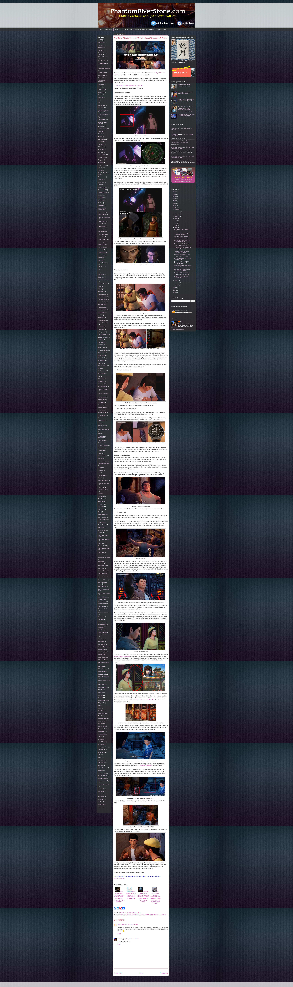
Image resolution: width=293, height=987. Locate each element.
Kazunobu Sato (102, 304)
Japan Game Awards (103, 279)
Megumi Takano (102, 397)
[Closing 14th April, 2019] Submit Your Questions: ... (182, 262)
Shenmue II (101, 552)
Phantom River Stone (103, 463)
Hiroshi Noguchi (102, 244)
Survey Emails (102, 644)
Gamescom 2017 (102, 187)
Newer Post (118, 973)
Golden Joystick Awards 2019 (102, 208)
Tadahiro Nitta (101, 649)
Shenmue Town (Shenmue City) (102, 600)
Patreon (100, 453)
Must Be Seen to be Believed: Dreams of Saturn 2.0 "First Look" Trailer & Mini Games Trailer (143, 897)
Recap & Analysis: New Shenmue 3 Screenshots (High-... (182, 244)
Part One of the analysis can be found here (130, 85)
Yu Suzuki (100, 799)
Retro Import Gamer (103, 489)
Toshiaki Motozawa (103, 716)
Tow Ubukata (101, 723)
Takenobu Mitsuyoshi (103, 662)
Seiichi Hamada (102, 530)
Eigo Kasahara (102, 139)
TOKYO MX (101, 710)
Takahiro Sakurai (102, 652)
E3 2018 (100, 134)
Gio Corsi (100, 203)
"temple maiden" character (122, 656)
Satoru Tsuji (101, 506)
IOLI (99, 269)
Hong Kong (101, 257)
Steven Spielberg (102, 632)
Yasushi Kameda (102, 775)
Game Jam (101, 179)
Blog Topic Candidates (161, 29)
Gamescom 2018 (102, 190)
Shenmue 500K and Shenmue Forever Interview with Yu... (181, 273)
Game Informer (102, 177)
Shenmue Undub (102, 603)
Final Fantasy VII (102, 165)
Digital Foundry (102, 117)
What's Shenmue (102, 767)
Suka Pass (101, 639)
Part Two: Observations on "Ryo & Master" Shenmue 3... (182, 270)
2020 (174, 205)
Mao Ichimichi (101, 373)
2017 (174, 290)
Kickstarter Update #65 (146, 765)
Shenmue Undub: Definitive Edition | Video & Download (184, 85)
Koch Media (101, 326)
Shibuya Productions (103, 612)
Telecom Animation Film (104, 680)
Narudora (100, 423)
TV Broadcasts (102, 734)
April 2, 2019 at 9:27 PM (131, 939)
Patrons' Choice (102, 455)
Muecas (100, 418)
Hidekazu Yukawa (102, 231)
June (176, 223)
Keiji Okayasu (101, 312)
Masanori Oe (101, 381)
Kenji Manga (101, 317)
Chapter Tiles (101, 77)
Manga (100, 368)
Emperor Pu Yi (101, 141)
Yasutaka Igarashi (102, 778)
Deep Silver (101, 107)
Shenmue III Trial (102, 565)
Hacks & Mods (102, 214)
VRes (99, 755)
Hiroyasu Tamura (102, 252)
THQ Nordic (101, 703)
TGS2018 (100, 692)
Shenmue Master (102, 570)
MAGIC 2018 (101, 345)
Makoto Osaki (101, 358)
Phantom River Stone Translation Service (144, 29)
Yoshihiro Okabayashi (103, 784)
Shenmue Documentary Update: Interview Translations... (182, 233)
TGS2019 (100, 695)
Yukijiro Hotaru (101, 804)
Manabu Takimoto (102, 365)
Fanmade (100, 162)
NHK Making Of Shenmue (102, 437)
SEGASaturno (101, 522)
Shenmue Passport (103, 573)
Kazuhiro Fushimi (102, 299)
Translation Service (103, 729)
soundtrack (101, 627)
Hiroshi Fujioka (102, 242)
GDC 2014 (101, 200)
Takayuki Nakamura (103, 659)
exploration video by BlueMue (145, 700)
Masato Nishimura (102, 386)
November (177, 211)
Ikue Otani (100, 260)
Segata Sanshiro (102, 525)
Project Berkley (102, 475)
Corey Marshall (102, 89)
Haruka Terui (101, 223)
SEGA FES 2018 (102, 514)
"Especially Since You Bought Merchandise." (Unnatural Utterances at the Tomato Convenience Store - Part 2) (185, 109)
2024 (174, 196)
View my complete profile (177, 329)
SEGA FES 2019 (102, 517)
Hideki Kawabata (102, 234)
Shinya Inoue (101, 616)
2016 (174, 292)
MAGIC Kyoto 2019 (103, 350)
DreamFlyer (101, 126)
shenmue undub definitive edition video (182, 147)
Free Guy (100, 167)
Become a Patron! (119, 878)
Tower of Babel (102, 726)
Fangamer (100, 160)
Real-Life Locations (103, 480)
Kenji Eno (100, 315)
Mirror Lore (101, 410)
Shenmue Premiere (103, 576)
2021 (174, 203)
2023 (174, 198)
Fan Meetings (101, 157)
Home (101, 29)
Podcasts (100, 470)
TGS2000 (100, 690)
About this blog (108, 29)
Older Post (164, 973)
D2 (99, 100)
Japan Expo (101, 277)
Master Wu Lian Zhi (103, 393)
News (99, 433)
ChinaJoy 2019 (102, 84)
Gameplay (100, 184)
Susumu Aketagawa (103, 646)
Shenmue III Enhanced (104, 557)
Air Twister (100, 47)
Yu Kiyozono (101, 796)
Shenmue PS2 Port (103, 580)
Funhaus (100, 170)
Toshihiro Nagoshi (102, 718)
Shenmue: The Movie (103, 608)
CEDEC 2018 (101, 72)
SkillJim (120, 924)
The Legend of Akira (103, 700)
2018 (174, 287)
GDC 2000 (101, 197)
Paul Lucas (101, 458)
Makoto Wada (101, 360)
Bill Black (100, 66)
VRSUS (100, 757)
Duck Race (101, 131)
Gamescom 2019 (102, 192)
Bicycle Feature (102, 63)
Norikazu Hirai (101, 442)
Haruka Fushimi (102, 221)
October (177, 214)
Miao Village (101, 405)
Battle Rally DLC (102, 60)
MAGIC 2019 (149, 915)
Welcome (100, 765)
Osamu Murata (102, 448)
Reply (119, 933)
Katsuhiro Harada (102, 296)
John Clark (101, 286)
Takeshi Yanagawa (103, 669)
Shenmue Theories (103, 597)
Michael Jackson (102, 407)
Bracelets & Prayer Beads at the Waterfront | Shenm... (182, 241)
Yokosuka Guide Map (103, 780)
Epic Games (101, 144)
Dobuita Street (101, 119)
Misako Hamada (102, 412)
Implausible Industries (103, 262)
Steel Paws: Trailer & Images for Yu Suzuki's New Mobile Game (131, 895)
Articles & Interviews (103, 56)
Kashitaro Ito (101, 291)
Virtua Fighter (101, 739)
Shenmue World (102, 606)
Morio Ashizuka (102, 415)
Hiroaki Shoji (101, 236)
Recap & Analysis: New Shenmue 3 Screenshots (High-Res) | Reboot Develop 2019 (186, 116)
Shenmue (100, 532)
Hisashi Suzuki (102, 255)
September (177, 216)
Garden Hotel (101, 195)
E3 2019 (100, 136)
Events (129, 915)
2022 (174, 201)
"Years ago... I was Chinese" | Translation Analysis (185, 92)
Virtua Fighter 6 (102, 744)
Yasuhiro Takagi (102, 773)
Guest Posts (101, 212)
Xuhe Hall (100, 770)
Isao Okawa (101, 274)
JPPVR (100, 289)
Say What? (101, 509)
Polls (99, 472)
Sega (99, 512)
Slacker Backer (102, 624)
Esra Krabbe (101, 149)
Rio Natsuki (101, 496)
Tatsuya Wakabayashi (103, 676)
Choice (100, 87)
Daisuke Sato (101, 105)
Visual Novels (101, 752)
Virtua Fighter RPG (103, 747)
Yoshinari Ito (101, 788)
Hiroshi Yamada (102, 247)
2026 (174, 192)
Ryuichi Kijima (101, 501)
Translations (101, 731)
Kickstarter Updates (138, 915)
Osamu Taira (101, 450)
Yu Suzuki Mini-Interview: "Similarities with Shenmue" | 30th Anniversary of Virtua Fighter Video (155, 897)
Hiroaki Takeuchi (102, 239)
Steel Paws (101, 629)
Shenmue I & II (102, 545)
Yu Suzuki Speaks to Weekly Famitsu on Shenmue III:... (181, 237)
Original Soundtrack (103, 445)
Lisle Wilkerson (102, 342)
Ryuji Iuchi (100, 504)
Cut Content (101, 97)
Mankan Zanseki (102, 371)
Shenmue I (101, 543)
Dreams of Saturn (102, 128)
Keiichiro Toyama (102, 309)
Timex (99, 708)
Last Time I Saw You (103, 334)
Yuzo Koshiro (101, 807)
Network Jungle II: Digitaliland (102, 426)
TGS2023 (100, 697)
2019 (174, 207)
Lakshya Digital (102, 332)
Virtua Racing (101, 749)
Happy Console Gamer (104, 217)
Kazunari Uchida (102, 302)
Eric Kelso (100, 147)
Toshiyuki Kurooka (102, 721)
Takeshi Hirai (101, 666)
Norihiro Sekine (102, 440)
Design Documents (103, 114)
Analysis (123, 915)
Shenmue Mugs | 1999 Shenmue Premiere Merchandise (182, 248)
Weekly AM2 (101, 762)
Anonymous (174, 134)
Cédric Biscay (101, 75)
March (176, 280)
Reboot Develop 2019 (103, 483)
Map (99, 376)
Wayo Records (102, 760)
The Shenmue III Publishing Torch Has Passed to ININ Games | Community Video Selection (118, 897)
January (177, 285)
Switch (120, 939)
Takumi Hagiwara (102, 671)
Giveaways (101, 205)
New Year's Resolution (103, 429)
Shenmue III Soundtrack (101, 562)
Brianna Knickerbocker (104, 68)
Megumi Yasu (101, 399)
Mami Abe (100, 363)
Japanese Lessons (103, 283)
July (176, 220)
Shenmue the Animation (104, 593)
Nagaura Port (101, 420)
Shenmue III (117, 29)
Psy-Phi (100, 478)
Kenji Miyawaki (102, 320)
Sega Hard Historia (103, 519)
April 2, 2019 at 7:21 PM (130, 924)
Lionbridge (100, 339)
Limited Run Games (103, 337)
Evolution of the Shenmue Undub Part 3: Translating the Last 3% (186, 100)
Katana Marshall (102, 294)
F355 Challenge (102, 154)
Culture (100, 94)
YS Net (100, 794)
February (177, 282)
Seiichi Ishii (101, 527)
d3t (99, 102)
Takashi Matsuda (102, 657)
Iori (99, 272)
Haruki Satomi (101, 226)
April (176, 227)
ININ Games (101, 266)
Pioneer (100, 467)
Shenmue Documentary (104, 539)
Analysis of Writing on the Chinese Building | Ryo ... (182, 266)
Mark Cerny (101, 378)
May (176, 225)
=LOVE (100, 40)
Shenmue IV (101, 568)
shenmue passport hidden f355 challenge (180, 141)
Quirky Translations (128, 29)
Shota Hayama (102, 622)
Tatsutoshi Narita (102, 674)
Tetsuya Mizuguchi (103, 687)
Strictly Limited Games (104, 635)
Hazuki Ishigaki (102, 229)
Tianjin (99, 705)
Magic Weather (102, 355)
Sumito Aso (101, 641)
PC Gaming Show (102, 461)
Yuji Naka (100, 801)
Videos (164, 915)
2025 (174, 194)
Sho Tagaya (101, 619)
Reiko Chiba (101, 487)
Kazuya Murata (102, 307)
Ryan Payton (101, 499)
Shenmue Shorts (102, 586)
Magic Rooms (101, 352)
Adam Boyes (101, 42)
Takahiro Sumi (101, 654)
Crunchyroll (101, 92)
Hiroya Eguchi (101, 249)
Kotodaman (101, 329)
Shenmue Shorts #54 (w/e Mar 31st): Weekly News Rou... (182, 255)
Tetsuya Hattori (102, 684)
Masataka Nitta (102, 384)
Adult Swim (101, 45)
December (177, 209)
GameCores (101, 182)
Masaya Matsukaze (103, 389)
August (176, 218)
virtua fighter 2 (101, 742)
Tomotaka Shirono (102, 713)
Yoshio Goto (101, 791)
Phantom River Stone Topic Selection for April (181, 277)
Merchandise (101, 402)
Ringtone (100, 493)
